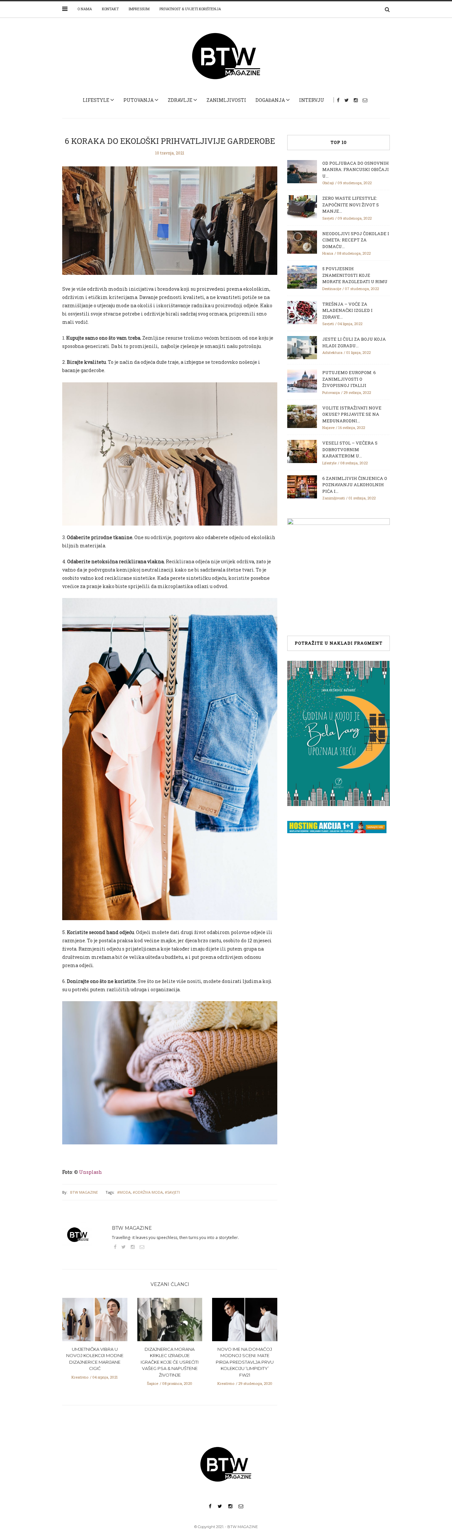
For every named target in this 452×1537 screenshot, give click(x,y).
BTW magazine (84, 1192)
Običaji (328, 182)
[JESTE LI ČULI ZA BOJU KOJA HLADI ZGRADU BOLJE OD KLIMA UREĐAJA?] (302, 347)
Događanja (270, 100)
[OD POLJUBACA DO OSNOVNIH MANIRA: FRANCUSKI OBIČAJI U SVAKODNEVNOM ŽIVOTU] (302, 171)
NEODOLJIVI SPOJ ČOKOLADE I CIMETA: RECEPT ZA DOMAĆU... (355, 240)
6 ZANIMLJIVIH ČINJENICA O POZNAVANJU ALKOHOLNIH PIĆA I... (354, 484)
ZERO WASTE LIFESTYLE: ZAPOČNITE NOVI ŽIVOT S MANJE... (350, 204)
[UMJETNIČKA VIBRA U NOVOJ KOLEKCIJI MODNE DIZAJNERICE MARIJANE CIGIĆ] (94, 1321)
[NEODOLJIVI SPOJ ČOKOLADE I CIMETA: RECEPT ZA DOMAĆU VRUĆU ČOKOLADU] (302, 241)
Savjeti (328, 218)
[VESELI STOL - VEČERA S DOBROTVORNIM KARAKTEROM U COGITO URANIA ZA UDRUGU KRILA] (302, 450)
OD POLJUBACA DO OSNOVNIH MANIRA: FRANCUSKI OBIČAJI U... (355, 169)
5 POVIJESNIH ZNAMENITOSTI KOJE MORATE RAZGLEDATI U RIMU (354, 275)
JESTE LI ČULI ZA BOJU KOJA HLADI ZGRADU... (354, 342)
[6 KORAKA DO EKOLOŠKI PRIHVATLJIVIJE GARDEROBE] (169, 225)
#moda (124, 1192)
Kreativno (79, 1377)
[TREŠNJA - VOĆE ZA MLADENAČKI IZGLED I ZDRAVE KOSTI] (302, 312)
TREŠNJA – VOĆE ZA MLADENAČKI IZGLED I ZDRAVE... (347, 310)
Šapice (152, 1383)
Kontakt (110, 8)
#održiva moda (148, 1192)
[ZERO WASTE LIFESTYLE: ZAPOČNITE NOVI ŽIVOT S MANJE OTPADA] (302, 206)
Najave (328, 427)
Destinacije (331, 288)
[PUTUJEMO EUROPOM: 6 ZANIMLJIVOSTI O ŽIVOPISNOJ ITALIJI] (302, 380)
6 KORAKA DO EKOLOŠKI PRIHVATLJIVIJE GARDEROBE (170, 141)
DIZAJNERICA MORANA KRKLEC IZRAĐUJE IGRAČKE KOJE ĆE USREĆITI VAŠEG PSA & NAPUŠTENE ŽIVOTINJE (170, 1362)
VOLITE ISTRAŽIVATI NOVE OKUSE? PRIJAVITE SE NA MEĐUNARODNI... (352, 414)
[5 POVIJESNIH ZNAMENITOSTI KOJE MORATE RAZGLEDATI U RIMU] (302, 276)
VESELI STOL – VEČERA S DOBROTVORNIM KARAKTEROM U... (350, 449)
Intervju (311, 100)
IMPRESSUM (139, 8)
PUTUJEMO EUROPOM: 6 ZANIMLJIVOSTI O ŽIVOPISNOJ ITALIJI (349, 378)
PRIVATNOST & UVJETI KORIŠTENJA (190, 8)
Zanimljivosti (226, 100)
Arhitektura (332, 352)
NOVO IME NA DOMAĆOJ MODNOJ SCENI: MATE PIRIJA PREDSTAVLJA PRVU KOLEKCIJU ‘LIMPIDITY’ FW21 (245, 1362)
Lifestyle (96, 100)
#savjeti (172, 1192)
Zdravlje (180, 100)
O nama (84, 8)
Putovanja (138, 100)
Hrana (327, 253)
